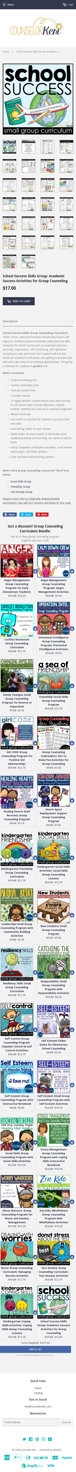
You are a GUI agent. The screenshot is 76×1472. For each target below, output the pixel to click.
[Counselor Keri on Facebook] (31, 1439)
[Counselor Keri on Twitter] (24, 1439)
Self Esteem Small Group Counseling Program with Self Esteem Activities (53, 1100)
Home (6, 51)
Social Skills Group (21, 481)
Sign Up (66, 1422)
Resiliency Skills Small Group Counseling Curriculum (17, 987)
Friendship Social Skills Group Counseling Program (53, 700)
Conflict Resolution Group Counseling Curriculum (16, 643)
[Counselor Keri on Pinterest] (37, 1439)
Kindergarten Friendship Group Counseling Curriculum (17, 872)
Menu (10, 4)
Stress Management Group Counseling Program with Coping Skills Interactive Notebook (53, 1157)
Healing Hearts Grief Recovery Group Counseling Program (17, 815)
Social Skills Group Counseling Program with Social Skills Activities (17, 1157)
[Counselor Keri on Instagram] (43, 1439)
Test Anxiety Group (21, 491)
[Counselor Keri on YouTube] (50, 1439)
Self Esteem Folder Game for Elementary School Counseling (53, 1044)
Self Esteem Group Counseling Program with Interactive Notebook (17, 1100)
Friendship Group (20, 486)
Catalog (38, 1393)
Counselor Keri (28, 1449)
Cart (70, 4)
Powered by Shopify (50, 1449)
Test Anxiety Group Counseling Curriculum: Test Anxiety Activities (54, 1271)
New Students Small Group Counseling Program (54, 930)
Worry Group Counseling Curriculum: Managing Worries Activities (17, 1271)
